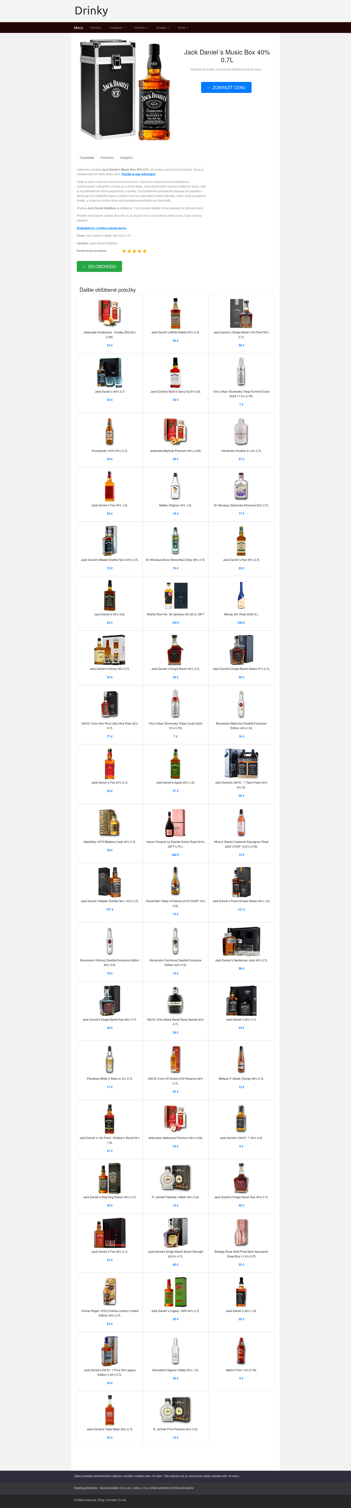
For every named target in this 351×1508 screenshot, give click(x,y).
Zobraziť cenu (229, 87)
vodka (136, 1488)
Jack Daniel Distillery (229, 69)
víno (144, 1488)
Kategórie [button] (116, 27)
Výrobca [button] (140, 27)
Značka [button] (162, 27)
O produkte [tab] (87, 157)
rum (123, 1488)
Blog (101, 1500)
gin (129, 1488)
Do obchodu (102, 266)
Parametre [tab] (107, 157)
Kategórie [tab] (126, 157)
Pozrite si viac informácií (138, 174)
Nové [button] (182, 27)
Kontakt (111, 1500)
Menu (78, 27)
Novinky (95, 27)
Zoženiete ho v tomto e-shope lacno (101, 228)
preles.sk (90, 1500)
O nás (122, 1500)
